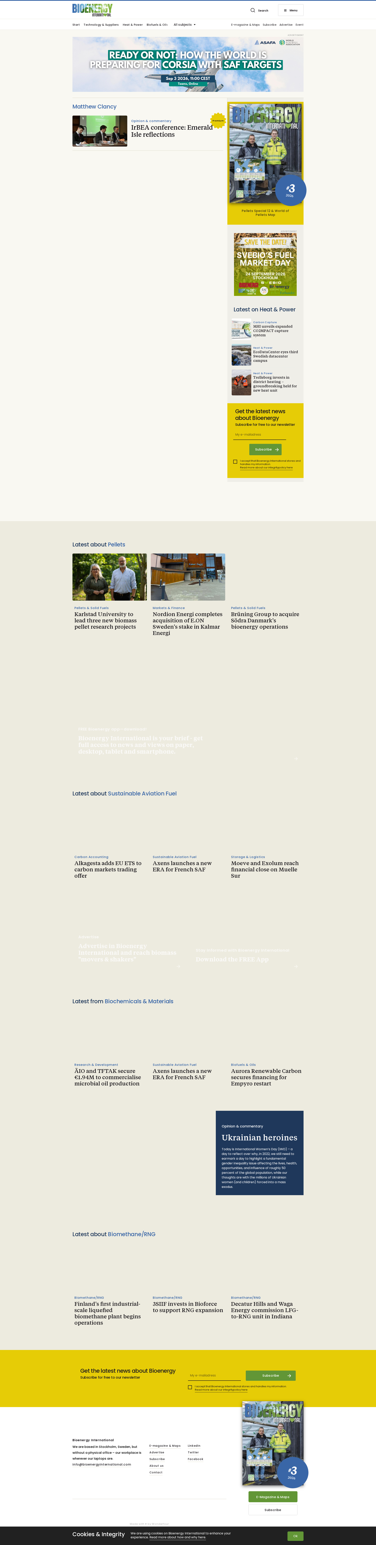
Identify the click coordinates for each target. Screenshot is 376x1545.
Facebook (195, 1459)
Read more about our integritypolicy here (266, 467)
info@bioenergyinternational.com (101, 1464)
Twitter (193, 1452)
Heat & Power (133, 25)
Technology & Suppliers (101, 25)
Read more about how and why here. (177, 1537)
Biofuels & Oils (157, 25)
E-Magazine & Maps (272, 1497)
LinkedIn (194, 1446)
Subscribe (270, 25)
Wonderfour (160, 1524)
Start (76, 25)
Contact (156, 1472)
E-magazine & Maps (245, 25)
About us (156, 1466)
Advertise (286, 25)
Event (300, 25)
